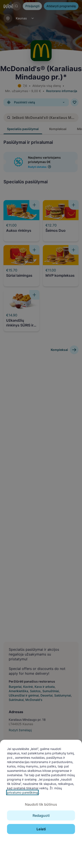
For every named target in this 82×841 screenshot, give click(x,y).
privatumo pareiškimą (22, 792)
